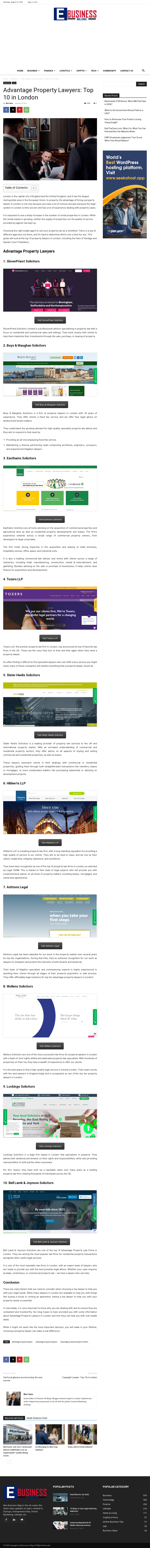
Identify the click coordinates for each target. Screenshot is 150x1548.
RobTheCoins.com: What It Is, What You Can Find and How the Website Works (125, 130)
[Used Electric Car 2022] (60, 1497)
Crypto (80, 70)
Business (32, 70)
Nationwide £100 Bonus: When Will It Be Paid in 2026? (125, 102)
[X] (13, 110)
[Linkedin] (14, 1520)
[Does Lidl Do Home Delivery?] (82, 1434)
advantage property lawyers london (74, 1342)
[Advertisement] (75, 45)
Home (20, 70)
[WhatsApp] (26, 110)
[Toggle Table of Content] (32, 188)
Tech (93, 70)
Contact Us (126, 70)
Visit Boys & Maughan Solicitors (50, 404)
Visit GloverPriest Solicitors (50, 320)
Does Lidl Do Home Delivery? (80, 1447)
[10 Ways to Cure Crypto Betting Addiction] (60, 1511)
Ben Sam (9, 103)
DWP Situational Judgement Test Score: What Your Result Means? (124, 139)
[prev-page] (5, 1461)
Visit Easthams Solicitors (50, 519)
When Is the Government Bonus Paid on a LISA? (124, 112)
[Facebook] (6, 110)
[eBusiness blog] (75, 14)
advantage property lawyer (22, 1342)
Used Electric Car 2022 (79, 1495)
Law (14, 83)
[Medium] (22, 1520)
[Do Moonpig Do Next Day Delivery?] (50, 1434)
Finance (48, 70)
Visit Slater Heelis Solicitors (50, 735)
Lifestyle (65, 70)
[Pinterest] (20, 110)
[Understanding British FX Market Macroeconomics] (60, 1525)
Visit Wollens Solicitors (50, 1046)
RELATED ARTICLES (14, 1418)
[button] (143, 71)
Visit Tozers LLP (50, 638)
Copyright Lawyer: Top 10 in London (79, 1377)
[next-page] (10, 1461)
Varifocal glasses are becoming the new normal (22, 1379)
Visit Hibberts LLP (50, 842)
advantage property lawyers (46, 1342)
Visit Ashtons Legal (50, 946)
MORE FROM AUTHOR (37, 1418)
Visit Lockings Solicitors (50, 1146)
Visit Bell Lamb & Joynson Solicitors (50, 1242)
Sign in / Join (32, 2)
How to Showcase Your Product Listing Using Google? (123, 121)
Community (109, 70)
